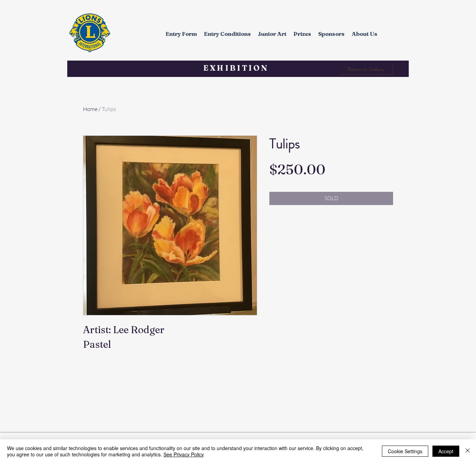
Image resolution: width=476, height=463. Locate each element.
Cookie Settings (405, 451)
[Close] (467, 451)
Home (90, 108)
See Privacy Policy (183, 454)
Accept (445, 451)
